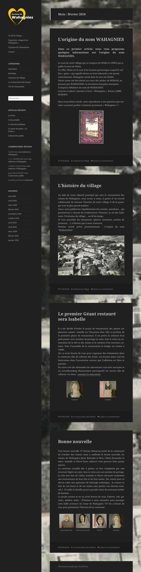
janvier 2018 (13, 240)
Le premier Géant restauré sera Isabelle (87, 316)
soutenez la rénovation (89, 374)
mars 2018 (12, 231)
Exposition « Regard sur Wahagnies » (18, 41)
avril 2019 (12, 222)
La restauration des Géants (19, 82)
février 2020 (13, 209)
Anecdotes (12, 69)
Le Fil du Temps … (16, 35)
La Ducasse (28, 180)
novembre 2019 (14, 214)
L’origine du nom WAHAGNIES (91, 39)
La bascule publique (16, 124)
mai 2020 (12, 196)
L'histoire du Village (16, 78)
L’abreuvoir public (16, 136)
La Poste (11, 115)
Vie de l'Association (16, 86)
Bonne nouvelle (75, 441)
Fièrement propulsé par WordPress (73, 566)
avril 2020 (12, 200)
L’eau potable (14, 120)
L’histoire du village (79, 185)
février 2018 (13, 236)
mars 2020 (12, 205)
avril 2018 (12, 227)
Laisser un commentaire (103, 161)
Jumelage (12, 73)
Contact (11, 52)
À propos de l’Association (18, 47)
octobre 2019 (13, 218)
